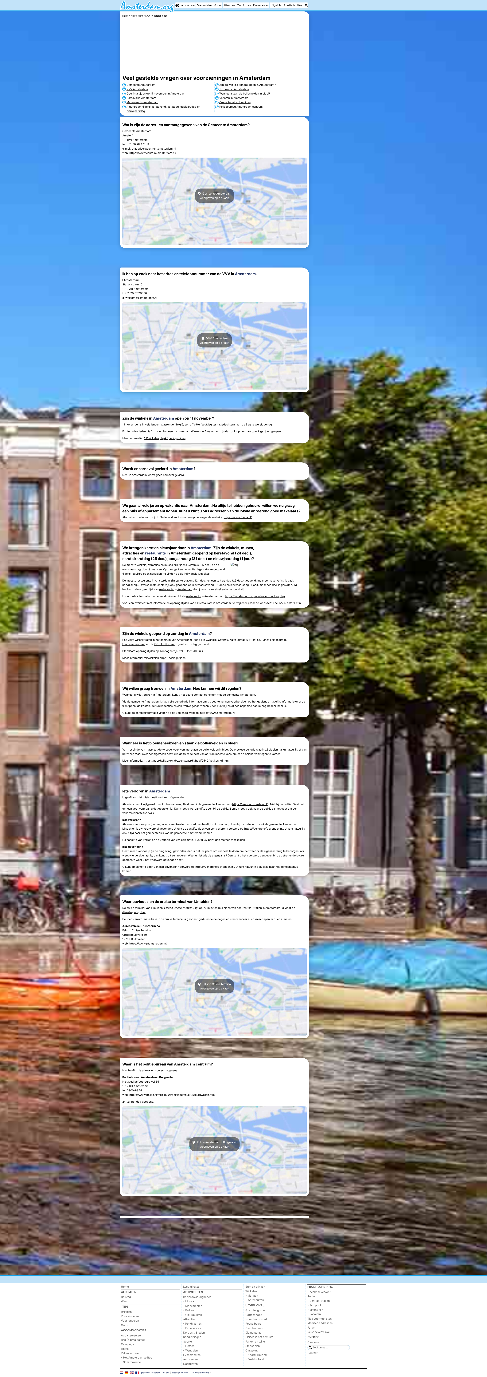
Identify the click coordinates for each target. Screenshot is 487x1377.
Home (125, 1286)
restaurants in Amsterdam (153, 580)
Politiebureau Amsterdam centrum (241, 106)
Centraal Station (252, 907)
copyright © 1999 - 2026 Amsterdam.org (190, 1372)
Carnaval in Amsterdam (141, 97)
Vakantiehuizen (130, 1353)
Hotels (125, 1348)
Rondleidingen (192, 1337)
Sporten (188, 1341)
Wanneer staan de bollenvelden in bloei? (244, 93)
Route (311, 1296)
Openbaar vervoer (318, 1292)
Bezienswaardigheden (197, 1296)
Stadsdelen (252, 1345)
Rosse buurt (253, 1323)
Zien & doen (244, 5)
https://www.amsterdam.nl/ (218, 712)
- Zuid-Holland (254, 1359)
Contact (312, 1353)
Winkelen (251, 1291)
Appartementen (131, 1335)
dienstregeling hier (134, 912)
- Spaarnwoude (131, 1362)
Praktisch (289, 5)
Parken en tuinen (255, 1341)
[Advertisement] (338, 99)
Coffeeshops (253, 1314)
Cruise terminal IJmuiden (235, 102)
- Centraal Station (318, 1300)
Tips (125, 1306)
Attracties (229, 5)
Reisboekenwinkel (318, 1332)
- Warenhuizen (254, 1300)
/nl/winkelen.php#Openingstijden (164, 438)
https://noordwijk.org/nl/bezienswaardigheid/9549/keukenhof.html (186, 760)
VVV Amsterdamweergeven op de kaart (214, 340)
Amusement (191, 1359)
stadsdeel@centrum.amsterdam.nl (154, 148)
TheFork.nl (279, 603)
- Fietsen (188, 1345)
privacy (166, 1372)
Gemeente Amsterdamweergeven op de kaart (215, 195)
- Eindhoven (315, 1309)
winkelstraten (143, 639)
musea (168, 564)
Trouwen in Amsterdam (234, 89)
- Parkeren (314, 1314)
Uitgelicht (276, 5)
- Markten (251, 1295)
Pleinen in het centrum (259, 1337)
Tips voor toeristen (319, 1318)
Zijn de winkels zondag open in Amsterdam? (247, 84)
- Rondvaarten (192, 1323)
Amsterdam (188, 5)
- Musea (188, 1301)
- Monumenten (192, 1305)
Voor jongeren (130, 1320)
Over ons (313, 1342)
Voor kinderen (130, 1316)
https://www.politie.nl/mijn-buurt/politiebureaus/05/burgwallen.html (172, 1094)
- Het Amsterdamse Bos (136, 1357)
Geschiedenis (254, 1328)
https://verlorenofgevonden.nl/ (263, 828)
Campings (127, 1344)
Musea (217, 5)
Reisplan (126, 1311)
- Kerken (188, 1310)
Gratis (125, 1325)
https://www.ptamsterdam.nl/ (148, 943)
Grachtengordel (255, 1310)
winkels (141, 564)
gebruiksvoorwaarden (150, 1372)
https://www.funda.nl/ (238, 517)
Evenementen (260, 5)
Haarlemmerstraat (133, 644)
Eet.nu (298, 603)
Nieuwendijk (209, 639)
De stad (126, 1296)
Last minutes (191, 1286)
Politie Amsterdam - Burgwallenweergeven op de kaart (216, 1144)
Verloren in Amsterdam (233, 97)
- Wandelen (190, 1350)
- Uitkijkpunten (192, 1314)
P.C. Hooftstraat (164, 644)
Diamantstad (253, 1332)
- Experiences (192, 1328)
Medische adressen (320, 1323)
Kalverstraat (237, 639)
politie (224, 808)
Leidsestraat (278, 639)
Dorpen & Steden (194, 1332)
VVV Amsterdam (137, 89)
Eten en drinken (255, 1286)
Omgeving (252, 1350)
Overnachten (204, 5)
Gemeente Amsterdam (141, 84)
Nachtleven (190, 1363)
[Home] (177, 5)
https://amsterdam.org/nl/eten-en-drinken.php (255, 596)
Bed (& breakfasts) (133, 1339)
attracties (154, 564)
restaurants (155, 553)
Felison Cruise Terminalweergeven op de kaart (215, 986)
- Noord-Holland (256, 1354)
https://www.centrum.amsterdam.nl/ (152, 153)
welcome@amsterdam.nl (141, 297)
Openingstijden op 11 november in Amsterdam (156, 93)
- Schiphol (314, 1305)
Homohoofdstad (256, 1319)
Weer (300, 5)
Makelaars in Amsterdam (142, 102)
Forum (311, 1327)
